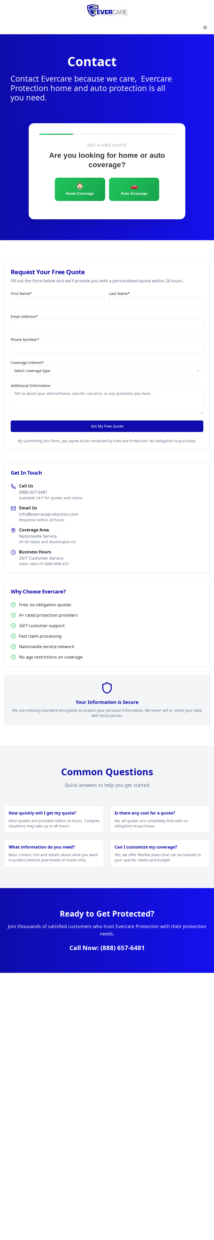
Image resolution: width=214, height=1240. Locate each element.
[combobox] (107, 371)
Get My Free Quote (107, 426)
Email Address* (24, 316)
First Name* (21, 293)
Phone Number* (25, 339)
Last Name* (119, 293)
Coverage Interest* (27, 362)
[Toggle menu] (205, 27)
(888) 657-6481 (122, 947)
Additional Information (31, 385)
